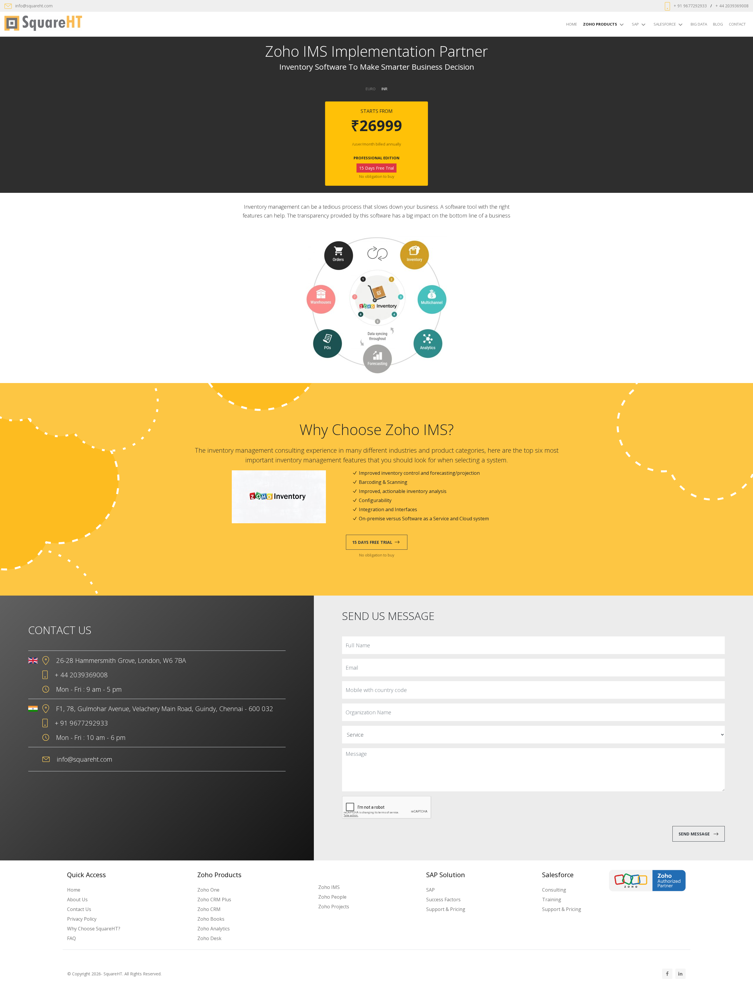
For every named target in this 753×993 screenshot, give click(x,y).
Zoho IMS (329, 887)
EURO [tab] (371, 88)
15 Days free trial (372, 542)
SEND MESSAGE (694, 834)
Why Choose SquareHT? (93, 928)
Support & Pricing (445, 909)
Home (571, 24)
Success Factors (443, 899)
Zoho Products (600, 24)
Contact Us (79, 909)
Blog (718, 24)
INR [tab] (384, 88)
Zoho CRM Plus (214, 899)
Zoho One (208, 890)
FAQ (71, 938)
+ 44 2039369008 (732, 6)
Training (551, 899)
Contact (737, 24)
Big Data (699, 24)
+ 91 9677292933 (690, 6)
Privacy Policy (81, 919)
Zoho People (332, 897)
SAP (635, 24)
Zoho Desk (209, 938)
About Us (77, 899)
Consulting (554, 890)
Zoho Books (210, 919)
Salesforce (665, 24)
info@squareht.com (34, 6)
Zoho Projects (333, 906)
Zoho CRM (209, 909)
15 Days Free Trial (376, 168)
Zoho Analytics (213, 928)
